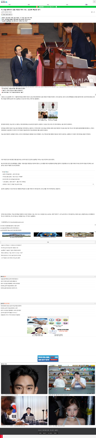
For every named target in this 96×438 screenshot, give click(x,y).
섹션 (48, 4)
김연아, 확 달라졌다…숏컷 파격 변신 (11, 174)
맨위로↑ (55, 433)
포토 (67, 4)
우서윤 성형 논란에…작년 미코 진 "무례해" (13, 176)
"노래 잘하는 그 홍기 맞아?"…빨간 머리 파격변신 (14, 181)
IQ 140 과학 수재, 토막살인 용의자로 (11, 179)
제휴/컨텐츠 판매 (45, 430)
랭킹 (29, 4)
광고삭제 (1, 436)
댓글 (48, 242)
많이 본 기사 (4, 364)
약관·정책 (52, 430)
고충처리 (56, 430)
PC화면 (40, 433)
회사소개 (39, 430)
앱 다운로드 (50, 433)
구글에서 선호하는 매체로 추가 (7, 14)
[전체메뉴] (94, 1)
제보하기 (44, 433)
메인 (10, 4)
